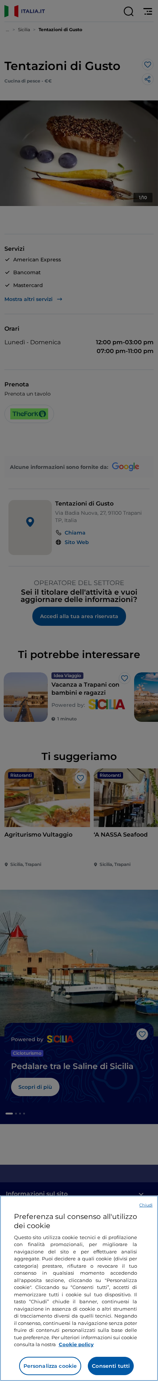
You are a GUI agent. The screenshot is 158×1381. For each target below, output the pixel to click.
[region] (79, 1288)
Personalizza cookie (50, 1366)
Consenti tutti (111, 1366)
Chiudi (145, 1205)
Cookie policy (76, 1344)
